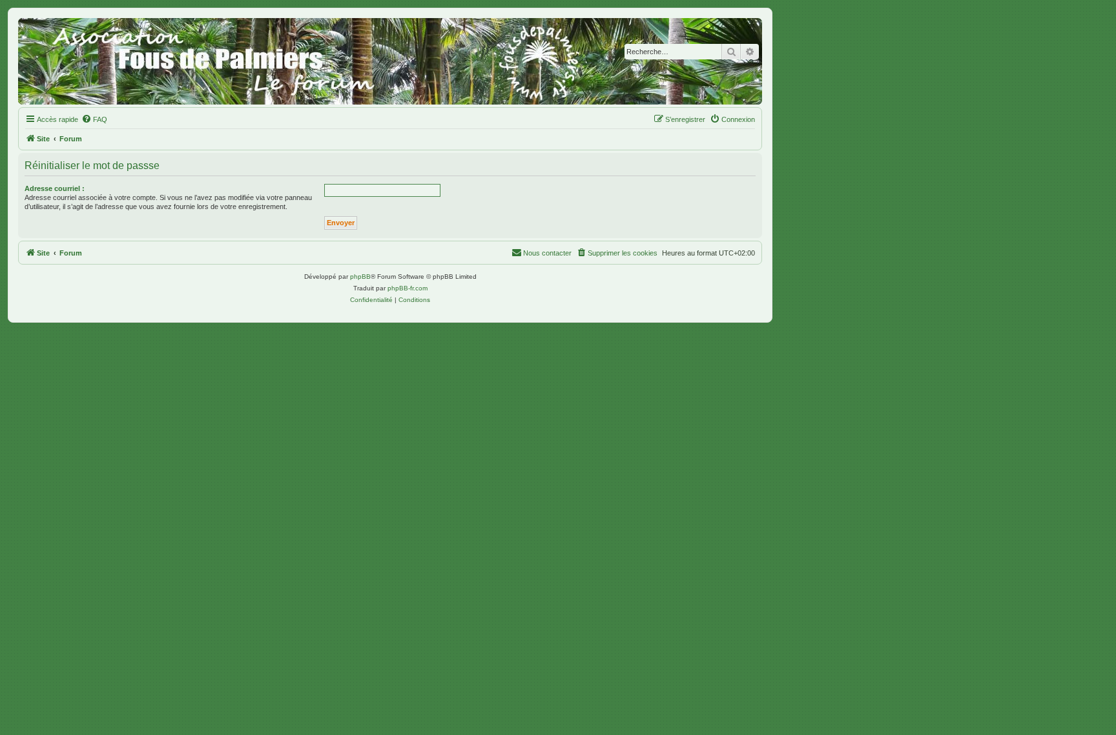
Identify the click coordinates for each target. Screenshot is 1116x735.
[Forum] (390, 61)
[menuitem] (94, 119)
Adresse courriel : (55, 188)
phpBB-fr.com (408, 288)
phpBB (360, 276)
